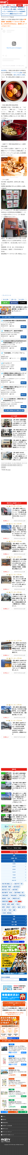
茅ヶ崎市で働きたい (7, 317)
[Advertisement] (14, 487)
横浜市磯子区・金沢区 (7, 892)
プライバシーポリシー (7, 1131)
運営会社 (4, 1119)
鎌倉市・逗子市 (21, 907)
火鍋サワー (19, 465)
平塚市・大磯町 (12, 910)
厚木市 (18, 904)
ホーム (3, 1116)
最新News (9, 5)
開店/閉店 (20, 5)
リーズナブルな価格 (16, 72)
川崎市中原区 (22, 895)
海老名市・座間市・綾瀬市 (8, 904)
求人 (14, 5)
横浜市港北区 (17, 886)
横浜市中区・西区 (19, 883)
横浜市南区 (15, 889)
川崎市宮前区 (13, 895)
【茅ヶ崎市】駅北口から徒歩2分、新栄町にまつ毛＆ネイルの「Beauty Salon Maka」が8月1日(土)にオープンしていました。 (19, 818)
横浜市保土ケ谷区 (6, 889)
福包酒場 (3, 70)
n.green (8, 469)
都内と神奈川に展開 (19, 75)
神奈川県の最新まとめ (7, 883)
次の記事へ (22, 299)
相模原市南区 (7, 901)
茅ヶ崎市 (4, 910)
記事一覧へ (14, 299)
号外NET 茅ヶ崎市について (8, 1134)
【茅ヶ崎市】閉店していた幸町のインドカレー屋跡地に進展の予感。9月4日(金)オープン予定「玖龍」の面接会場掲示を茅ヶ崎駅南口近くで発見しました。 (19, 600)
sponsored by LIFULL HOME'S (19, 1040)
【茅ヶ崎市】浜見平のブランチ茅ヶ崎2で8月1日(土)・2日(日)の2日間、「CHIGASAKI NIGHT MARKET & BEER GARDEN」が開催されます (19, 728)
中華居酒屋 (4, 465)
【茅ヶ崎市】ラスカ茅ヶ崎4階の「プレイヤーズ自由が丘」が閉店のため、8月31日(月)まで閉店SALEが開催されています (19, 547)
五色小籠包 (9, 465)
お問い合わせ (5, 1128)
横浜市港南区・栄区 (19, 892)
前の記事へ (6, 299)
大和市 (17, 901)
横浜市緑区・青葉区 (6, 886)
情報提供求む (5, 1122)
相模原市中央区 (16, 898)
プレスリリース (6, 295)
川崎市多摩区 (5, 895)
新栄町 (14, 465)
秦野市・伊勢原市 (6, 907)
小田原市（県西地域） (7, 913)
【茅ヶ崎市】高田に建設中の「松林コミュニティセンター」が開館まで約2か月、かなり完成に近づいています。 (19, 786)
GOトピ (2, 5)
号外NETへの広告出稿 (7, 1125)
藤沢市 (14, 907)
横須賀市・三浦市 (6, 898)
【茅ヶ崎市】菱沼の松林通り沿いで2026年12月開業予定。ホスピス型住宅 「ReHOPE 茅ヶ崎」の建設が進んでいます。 (19, 710)
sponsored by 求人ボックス (20, 317)
